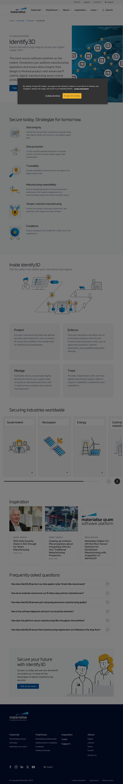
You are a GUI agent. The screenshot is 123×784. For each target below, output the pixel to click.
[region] (63, 91)
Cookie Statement (81, 89)
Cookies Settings (52, 96)
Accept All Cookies (72, 96)
